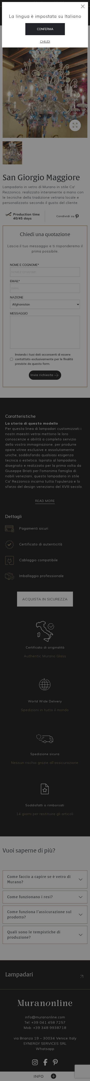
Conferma (45, 29)
